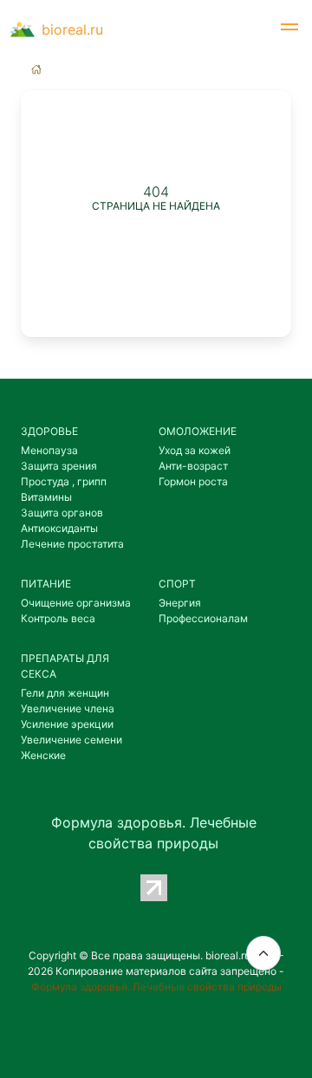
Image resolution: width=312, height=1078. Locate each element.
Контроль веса (58, 618)
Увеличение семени (71, 739)
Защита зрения (59, 465)
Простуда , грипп (64, 481)
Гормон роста (193, 481)
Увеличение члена (67, 708)
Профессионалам (203, 618)
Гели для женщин (65, 692)
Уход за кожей (195, 450)
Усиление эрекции (67, 724)
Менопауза (49, 450)
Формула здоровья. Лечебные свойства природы (156, 986)
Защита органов (62, 512)
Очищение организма (76, 602)
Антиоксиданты (59, 528)
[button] (289, 29)
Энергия (180, 602)
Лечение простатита (72, 543)
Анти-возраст (193, 465)
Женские (43, 755)
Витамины (46, 496)
